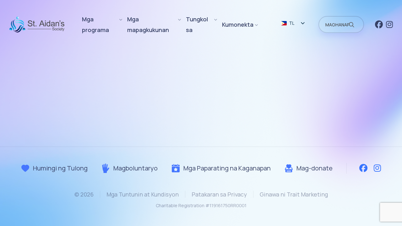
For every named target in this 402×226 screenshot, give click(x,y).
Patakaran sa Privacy (219, 194)
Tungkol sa (197, 24)
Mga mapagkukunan (148, 24)
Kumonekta (237, 24)
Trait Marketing (307, 194)
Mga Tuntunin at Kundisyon (142, 194)
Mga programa (95, 24)
